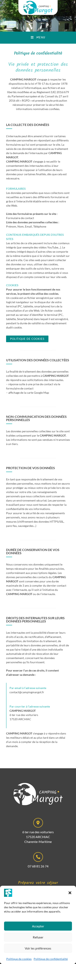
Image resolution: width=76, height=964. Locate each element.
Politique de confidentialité (51, 959)
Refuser (38, 937)
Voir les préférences (38, 948)
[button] (70, 893)
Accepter (38, 926)
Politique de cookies (19, 959)
